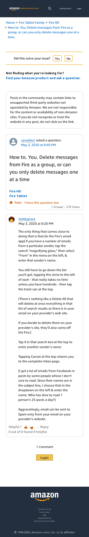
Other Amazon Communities (44, 521)
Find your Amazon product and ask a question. (43, 78)
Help (44, 515)
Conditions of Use (44, 509)
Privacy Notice (44, 512)
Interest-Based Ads (44, 518)
